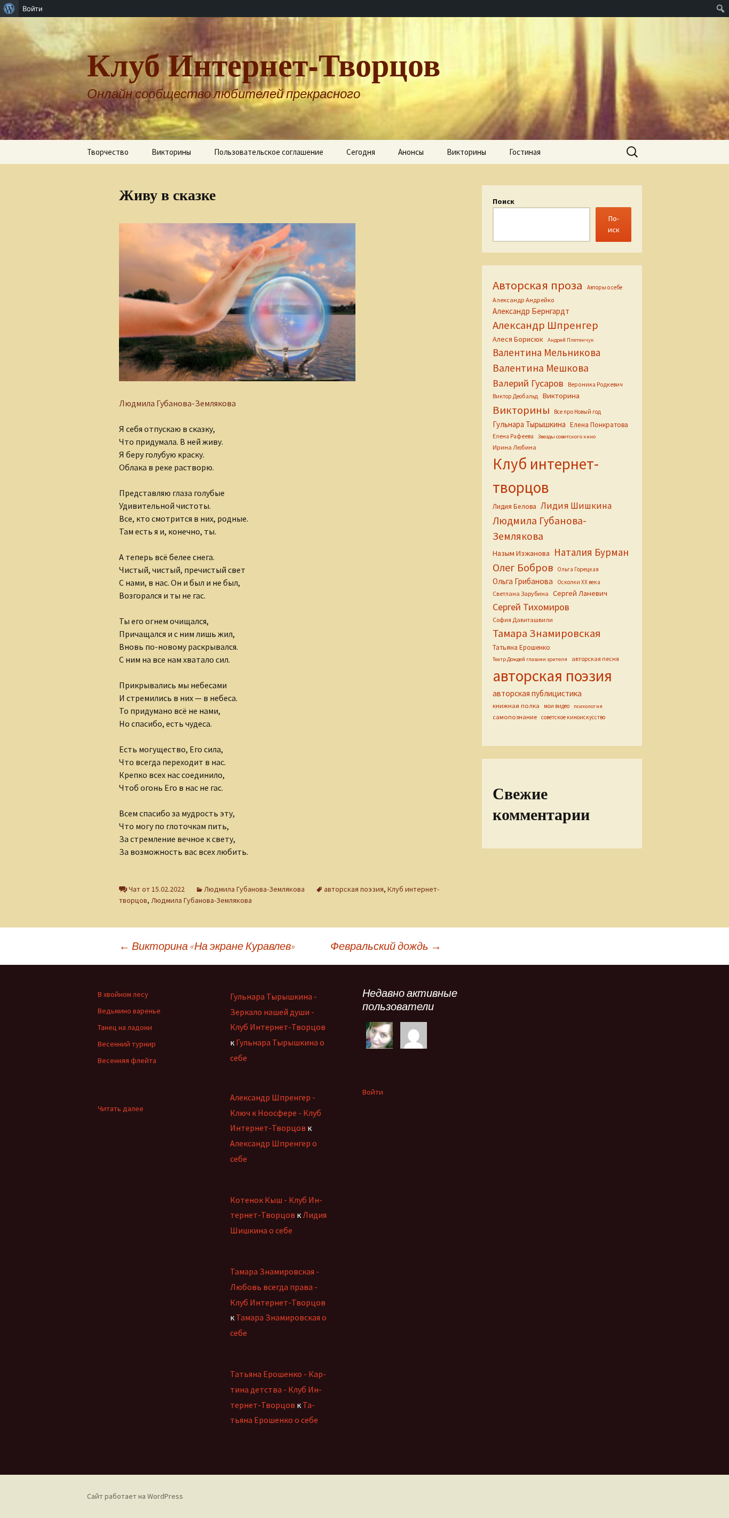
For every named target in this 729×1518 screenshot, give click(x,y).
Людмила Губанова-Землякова (177, 403)
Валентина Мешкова (541, 367)
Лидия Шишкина (576, 506)
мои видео (556, 706)
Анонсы (411, 152)
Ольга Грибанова (523, 581)
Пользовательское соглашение (268, 152)
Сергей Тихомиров (531, 607)
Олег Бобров (523, 567)
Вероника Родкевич (595, 384)
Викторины (171, 152)
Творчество (108, 152)
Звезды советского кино (567, 436)
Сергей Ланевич (580, 593)
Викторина (561, 395)
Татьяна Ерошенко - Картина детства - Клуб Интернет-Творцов (278, 1389)
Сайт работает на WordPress (135, 1496)
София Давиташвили (523, 620)
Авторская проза (538, 285)
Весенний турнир (127, 1044)
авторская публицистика (537, 693)
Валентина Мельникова (546, 352)
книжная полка (516, 705)
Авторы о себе (604, 287)
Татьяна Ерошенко (521, 647)
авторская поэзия (354, 889)
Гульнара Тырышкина (529, 424)
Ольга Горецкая (578, 569)
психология (588, 706)
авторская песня (595, 659)
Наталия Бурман (591, 552)
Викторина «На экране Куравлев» (207, 946)
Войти (372, 1092)
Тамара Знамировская (546, 633)
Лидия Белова (514, 506)
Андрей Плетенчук (571, 339)
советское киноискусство (573, 717)
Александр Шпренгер (545, 325)
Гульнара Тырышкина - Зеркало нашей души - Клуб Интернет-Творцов (278, 1012)
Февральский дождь (385, 946)
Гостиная (525, 152)
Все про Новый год (577, 411)
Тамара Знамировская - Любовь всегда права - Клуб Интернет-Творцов (278, 1287)
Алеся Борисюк (518, 339)
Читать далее (121, 1108)
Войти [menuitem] (32, 8)
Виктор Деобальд (515, 396)
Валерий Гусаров (528, 383)
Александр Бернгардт (531, 311)
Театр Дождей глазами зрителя (530, 659)
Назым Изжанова (521, 553)
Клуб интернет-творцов (546, 475)
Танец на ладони (125, 1027)
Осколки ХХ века (578, 582)
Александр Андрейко (523, 300)
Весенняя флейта (127, 1060)
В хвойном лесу (123, 994)
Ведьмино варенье (129, 1011)
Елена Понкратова (599, 424)
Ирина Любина (514, 447)
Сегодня (360, 152)
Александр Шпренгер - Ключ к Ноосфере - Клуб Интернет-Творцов (275, 1113)
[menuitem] (9, 8)
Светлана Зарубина (521, 593)
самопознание (515, 717)
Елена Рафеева (513, 436)
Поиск (503, 201)
